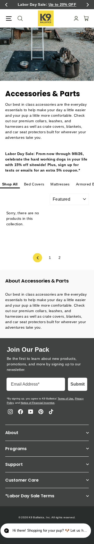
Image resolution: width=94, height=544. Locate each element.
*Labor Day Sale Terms (29, 496)
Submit (77, 384)
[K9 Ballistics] (46, 18)
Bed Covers (34, 184)
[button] (6, 5)
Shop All (10, 184)
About (11, 433)
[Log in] (74, 18)
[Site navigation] (8, 18)
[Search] (18, 18)
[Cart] (84, 18)
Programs (16, 449)
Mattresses (60, 184)
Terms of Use (65, 398)
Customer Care (22, 480)
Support (14, 464)
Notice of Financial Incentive (38, 402)
